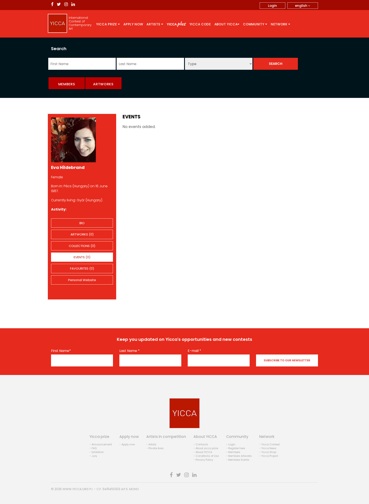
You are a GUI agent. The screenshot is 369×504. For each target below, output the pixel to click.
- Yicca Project (268, 456)
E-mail (194, 351)
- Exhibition (96, 452)
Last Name (129, 351)
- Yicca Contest (269, 444)
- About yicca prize (205, 448)
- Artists (151, 444)
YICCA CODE (200, 24)
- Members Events (237, 460)
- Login (230, 444)
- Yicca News (267, 448)
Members (66, 84)
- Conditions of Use (206, 456)
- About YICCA (202, 452)
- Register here (235, 448)
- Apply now (127, 444)
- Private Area (155, 448)
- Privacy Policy (203, 460)
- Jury (93, 456)
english (301, 5)
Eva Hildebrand (68, 167)
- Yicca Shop (267, 452)
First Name (61, 351)
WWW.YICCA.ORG (76, 489)
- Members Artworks (239, 456)
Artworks (103, 84)
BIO (82, 223)
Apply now (133, 24)
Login (272, 5)
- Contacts (200, 444)
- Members (233, 452)
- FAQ (93, 448)
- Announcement (100, 444)
